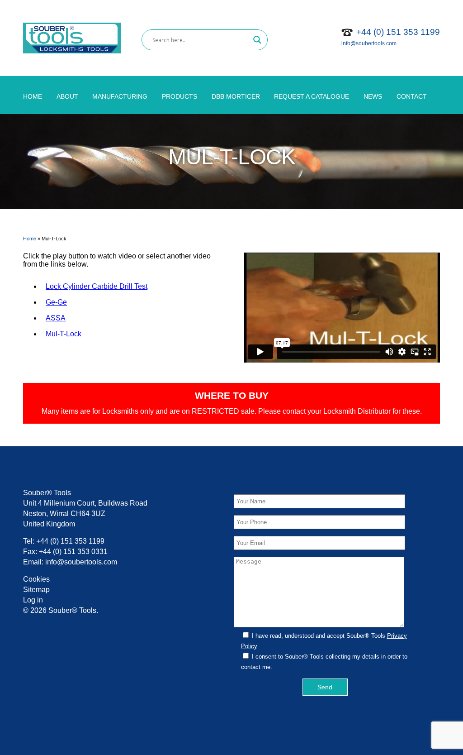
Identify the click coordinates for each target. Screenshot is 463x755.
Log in (33, 600)
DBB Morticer (236, 96)
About (67, 96)
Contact (412, 96)
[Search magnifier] (257, 39)
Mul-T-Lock (63, 334)
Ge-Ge (56, 302)
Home (32, 96)
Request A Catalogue (311, 96)
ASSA (56, 318)
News (373, 96)
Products (179, 96)
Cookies (36, 579)
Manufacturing (119, 96)
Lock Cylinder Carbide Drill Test (96, 286)
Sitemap (36, 589)
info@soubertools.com (369, 43)
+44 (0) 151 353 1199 (398, 32)
